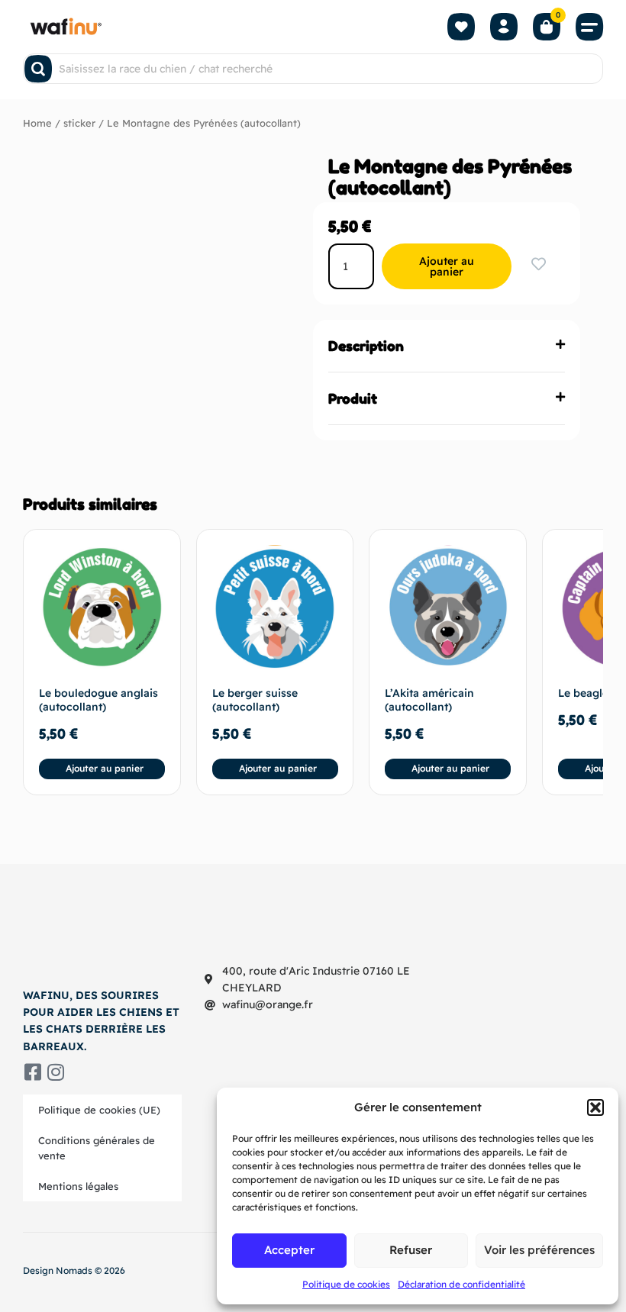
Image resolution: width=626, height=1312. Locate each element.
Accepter (289, 1250)
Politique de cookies (346, 1284)
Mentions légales (78, 1186)
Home (37, 123)
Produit (352, 398)
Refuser (410, 1250)
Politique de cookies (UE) (99, 1110)
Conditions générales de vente (96, 1148)
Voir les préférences (539, 1250)
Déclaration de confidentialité (461, 1284)
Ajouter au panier (446, 266)
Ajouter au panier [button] (105, 768)
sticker (79, 123)
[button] (595, 1107)
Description (366, 345)
